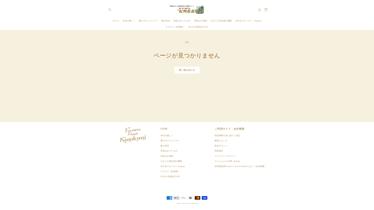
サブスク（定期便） (170, 171)
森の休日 (165, 146)
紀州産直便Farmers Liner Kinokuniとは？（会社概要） (241, 166)
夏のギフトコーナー (170, 141)
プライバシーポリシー (225, 156)
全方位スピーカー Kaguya (173, 166)
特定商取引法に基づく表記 (227, 135)
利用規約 (219, 151)
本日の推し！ (167, 135)
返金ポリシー (221, 146)
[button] (110, 9)
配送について (221, 141)
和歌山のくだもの (169, 151)
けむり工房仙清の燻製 (171, 161)
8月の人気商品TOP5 (170, 176)
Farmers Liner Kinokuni (190, 203)
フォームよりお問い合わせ (227, 161)
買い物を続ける (187, 70)
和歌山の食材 (167, 156)
